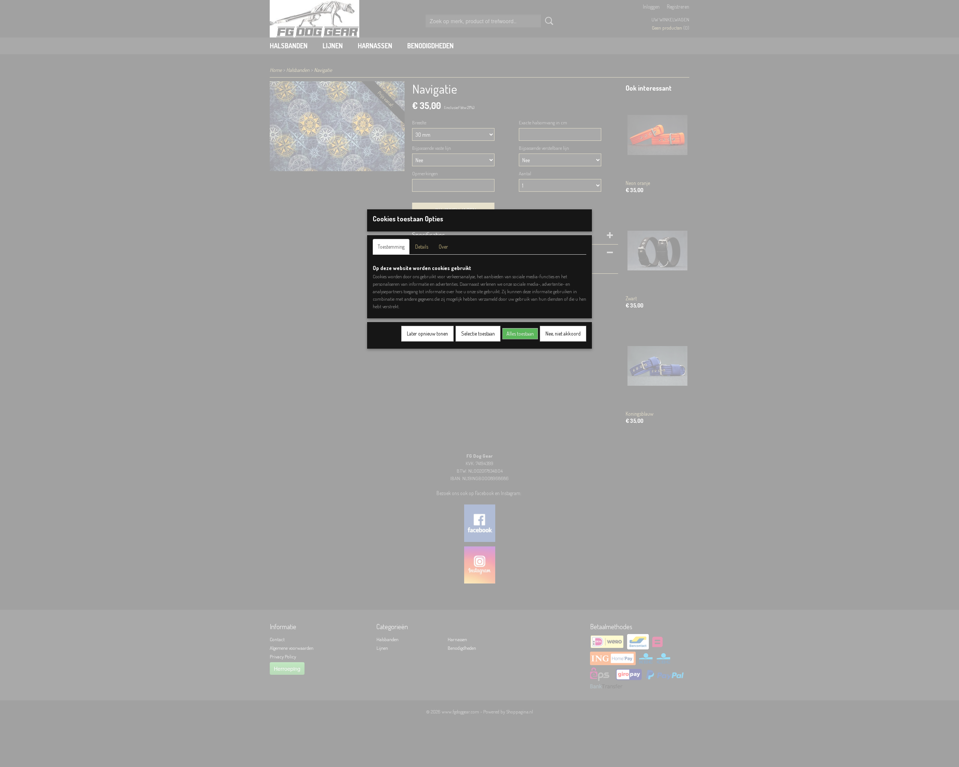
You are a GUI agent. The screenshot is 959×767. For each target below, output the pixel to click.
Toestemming (391, 246)
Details (421, 246)
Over (443, 246)
